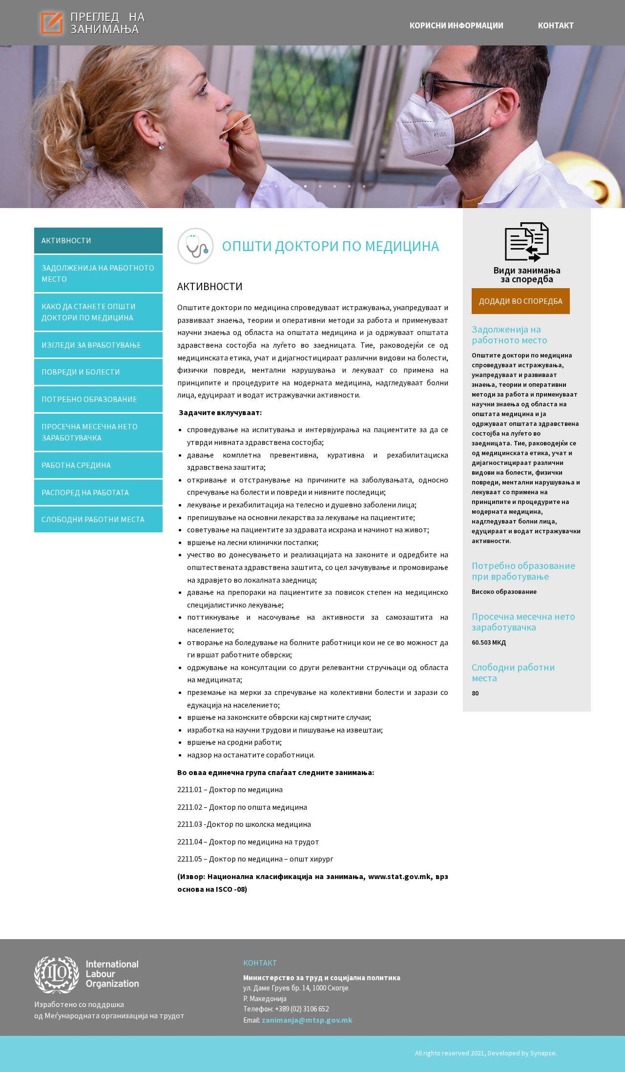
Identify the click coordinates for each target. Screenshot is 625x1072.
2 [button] (273, 183)
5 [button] (317, 183)
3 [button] (288, 183)
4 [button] (302, 183)
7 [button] (346, 183)
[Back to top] (576, 1054)
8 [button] (361, 183)
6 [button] (332, 183)
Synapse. (543, 1053)
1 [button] (258, 183)
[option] (312, 126)
